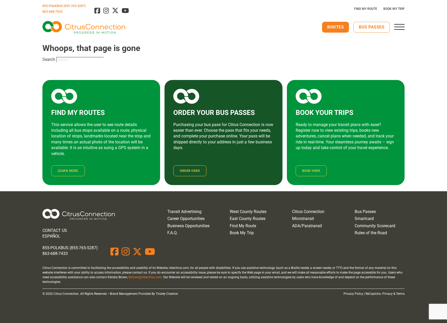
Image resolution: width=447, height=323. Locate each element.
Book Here (311, 171)
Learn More (68, 171)
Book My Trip (394, 9)
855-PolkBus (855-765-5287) (70, 247)
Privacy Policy (353, 294)
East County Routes (247, 218)
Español (51, 236)
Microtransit (303, 218)
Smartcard (364, 218)
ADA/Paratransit (307, 225)
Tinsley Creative (167, 294)
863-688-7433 (52, 11)
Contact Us (54, 230)
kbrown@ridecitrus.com (145, 277)
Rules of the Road (371, 232)
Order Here (190, 171)
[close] (399, 27)
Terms (400, 294)
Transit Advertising (184, 211)
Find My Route (365, 9)
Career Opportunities (186, 218)
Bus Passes (371, 27)
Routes (335, 27)
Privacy (387, 294)
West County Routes (248, 211)
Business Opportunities (188, 225)
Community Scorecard (375, 225)
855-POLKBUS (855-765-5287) (64, 6)
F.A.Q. (172, 232)
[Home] (78, 215)
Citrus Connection (308, 211)
